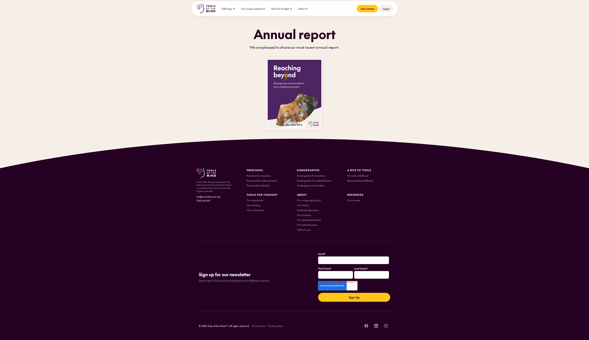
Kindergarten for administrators (314, 180)
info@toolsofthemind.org (208, 196)
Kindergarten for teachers (311, 175)
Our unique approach (253, 8)
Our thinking (253, 205)
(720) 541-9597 (203, 200)
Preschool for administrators (262, 180)
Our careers (353, 200)
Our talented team (307, 224)
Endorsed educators (308, 210)
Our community (255, 210)
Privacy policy (275, 326)
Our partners (304, 215)
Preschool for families (258, 185)
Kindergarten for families (310, 185)
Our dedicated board (309, 220)
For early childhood (357, 175)
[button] (228, 9)
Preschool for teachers (259, 175)
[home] (205, 9)
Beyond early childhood (360, 180)
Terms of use (258, 326)
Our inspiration (255, 200)
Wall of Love (304, 229)
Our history (303, 205)
